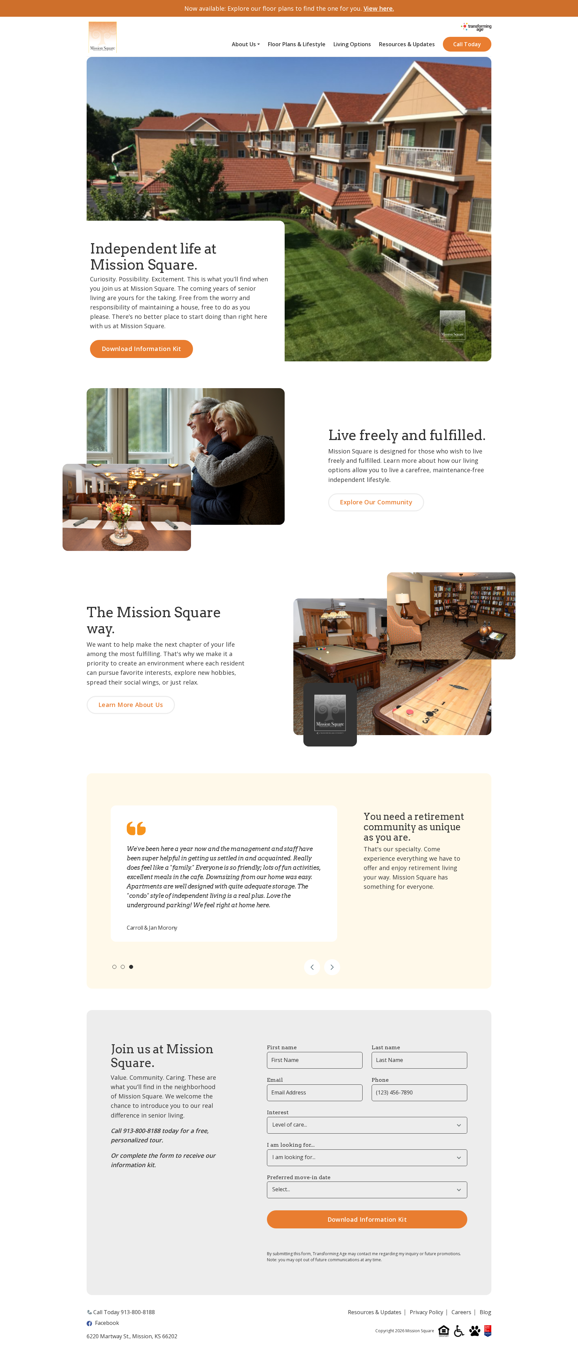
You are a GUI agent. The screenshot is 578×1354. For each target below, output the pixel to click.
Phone (380, 1080)
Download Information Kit (141, 349)
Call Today (467, 44)
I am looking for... (291, 1145)
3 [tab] (131, 967)
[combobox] (367, 1125)
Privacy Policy (426, 1312)
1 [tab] (114, 967)
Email (275, 1080)
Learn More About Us (130, 705)
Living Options (352, 44)
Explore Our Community (376, 502)
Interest (278, 1112)
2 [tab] (123, 967)
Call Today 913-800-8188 (124, 1312)
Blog (485, 1312)
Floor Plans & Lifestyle (296, 44)
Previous (312, 967)
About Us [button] (244, 44)
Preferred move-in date (298, 1177)
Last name (386, 1047)
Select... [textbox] (281, 1189)
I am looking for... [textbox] (293, 1157)
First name (282, 1047)
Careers (461, 1312)
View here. (379, 8)
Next (332, 967)
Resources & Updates (407, 44)
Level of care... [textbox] (289, 1125)
